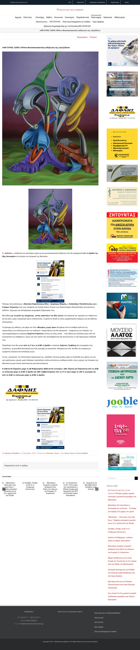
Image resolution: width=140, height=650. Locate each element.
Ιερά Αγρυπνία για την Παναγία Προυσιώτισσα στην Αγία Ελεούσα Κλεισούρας (121, 584)
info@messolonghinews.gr (18, 2)
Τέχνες (56, 453)
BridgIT (95, 641)
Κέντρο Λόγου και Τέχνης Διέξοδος (76, 453)
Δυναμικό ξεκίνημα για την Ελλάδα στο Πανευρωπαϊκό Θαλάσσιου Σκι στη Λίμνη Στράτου (121, 573)
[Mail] (76, 617)
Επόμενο (93, 37)
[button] (93, 26)
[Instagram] (70, 617)
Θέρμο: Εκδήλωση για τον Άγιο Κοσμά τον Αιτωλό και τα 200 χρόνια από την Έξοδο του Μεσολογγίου (122, 561)
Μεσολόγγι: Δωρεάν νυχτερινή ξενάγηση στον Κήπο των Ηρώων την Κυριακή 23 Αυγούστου (121, 549)
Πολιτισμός (50, 453)
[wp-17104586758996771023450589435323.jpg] (22, 380)
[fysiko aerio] (50, 262)
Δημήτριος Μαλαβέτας (12, 453)
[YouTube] (64, 617)
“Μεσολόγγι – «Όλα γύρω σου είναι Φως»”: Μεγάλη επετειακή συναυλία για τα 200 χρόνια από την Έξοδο (121, 520)
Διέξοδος (8, 253)
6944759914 (31, 621)
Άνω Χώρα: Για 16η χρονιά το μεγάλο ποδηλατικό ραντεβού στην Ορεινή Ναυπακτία (122, 596)
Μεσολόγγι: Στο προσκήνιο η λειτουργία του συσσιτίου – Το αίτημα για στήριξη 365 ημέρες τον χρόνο (122, 508)
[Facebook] (67, 617)
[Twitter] (73, 617)
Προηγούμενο (82, 37)
